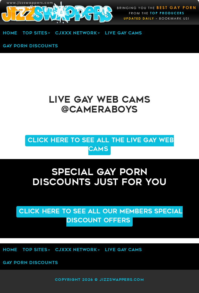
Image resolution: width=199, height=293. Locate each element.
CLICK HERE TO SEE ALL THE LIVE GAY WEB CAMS (101, 145)
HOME (10, 33)
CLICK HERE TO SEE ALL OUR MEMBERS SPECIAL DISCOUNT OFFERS (100, 216)
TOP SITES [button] (35, 33)
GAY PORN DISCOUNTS (30, 46)
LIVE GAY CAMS (123, 33)
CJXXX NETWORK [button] (76, 33)
